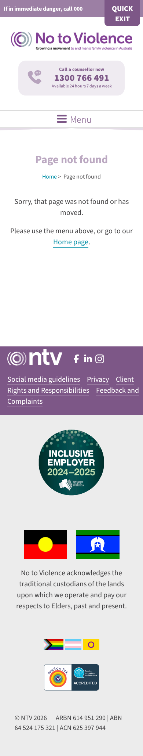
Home (49, 177)
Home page (70, 242)
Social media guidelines (43, 379)
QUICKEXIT (122, 14)
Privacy (98, 379)
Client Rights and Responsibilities (70, 385)
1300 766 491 (81, 77)
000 (78, 9)
